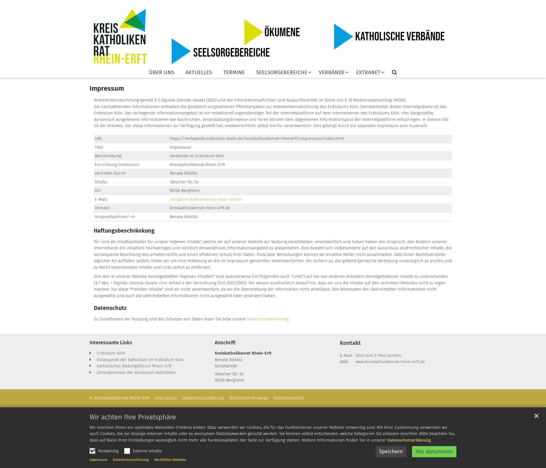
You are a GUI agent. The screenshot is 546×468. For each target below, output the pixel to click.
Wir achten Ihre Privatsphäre (133, 417)
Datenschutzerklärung (409, 440)
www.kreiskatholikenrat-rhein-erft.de (390, 361)
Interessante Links (111, 342)
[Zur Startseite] (273, 36)
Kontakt (350, 342)
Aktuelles (198, 73)
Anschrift (225, 342)
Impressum (98, 460)
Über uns (161, 73)
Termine (234, 73)
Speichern (391, 451)
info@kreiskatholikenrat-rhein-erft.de (206, 199)
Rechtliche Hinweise (170, 460)
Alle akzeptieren (434, 451)
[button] (280, 74)
